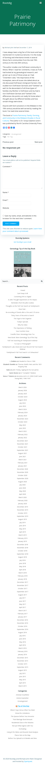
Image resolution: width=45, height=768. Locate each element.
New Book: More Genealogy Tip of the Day (22, 337)
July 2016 (22, 636)
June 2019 (22, 526)
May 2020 (22, 491)
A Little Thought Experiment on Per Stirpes (22, 300)
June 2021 (22, 456)
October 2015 (22, 664)
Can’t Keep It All (22, 293)
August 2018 (22, 557)
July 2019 (22, 522)
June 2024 (22, 406)
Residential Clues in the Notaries (22, 723)
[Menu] (40, 3)
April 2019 (22, 532)
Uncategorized (16, 134)
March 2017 (23, 611)
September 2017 (22, 592)
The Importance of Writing (23, 328)
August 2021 (22, 453)
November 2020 (22, 472)
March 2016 (23, 648)
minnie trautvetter (22, 698)
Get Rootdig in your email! (22, 242)
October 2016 (22, 626)
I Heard (22, 290)
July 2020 (22, 485)
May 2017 (22, 604)
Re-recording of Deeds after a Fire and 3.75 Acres (22, 312)
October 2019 (22, 513)
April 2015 (22, 683)
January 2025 (22, 394)
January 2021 (22, 466)
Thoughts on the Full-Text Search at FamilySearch (22, 306)
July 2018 (22, 560)
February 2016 (22, 651)
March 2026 (23, 387)
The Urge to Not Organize (22, 319)
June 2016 (22, 639)
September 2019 (22, 516)
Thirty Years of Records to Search (22, 315)
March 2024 (23, 409)
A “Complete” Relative (28, 373)
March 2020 (23, 497)
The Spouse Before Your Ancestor (22, 716)
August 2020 (22, 482)
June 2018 (22, 563)
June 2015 (22, 676)
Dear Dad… (22, 309)
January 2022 (22, 438)
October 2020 (22, 475)
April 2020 (22, 494)
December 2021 (22, 441)
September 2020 (22, 478)
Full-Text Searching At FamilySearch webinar (22, 341)
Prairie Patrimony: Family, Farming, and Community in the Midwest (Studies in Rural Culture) (21, 118)
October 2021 (22, 447)
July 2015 (22, 673)
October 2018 (22, 551)
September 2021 (22, 450)
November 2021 (22, 444)
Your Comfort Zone (22, 331)
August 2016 (22, 632)
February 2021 (22, 463)
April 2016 (22, 645)
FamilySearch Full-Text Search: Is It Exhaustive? (22, 352)
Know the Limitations (22, 713)
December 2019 (22, 507)
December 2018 (22, 545)
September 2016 (22, 629)
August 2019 (22, 519)
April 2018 (22, 570)
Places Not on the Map (22, 735)
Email (5, 200)
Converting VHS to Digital (22, 297)
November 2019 (22, 510)
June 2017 (22, 601)
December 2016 (22, 620)
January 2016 (22, 654)
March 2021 (23, 460)
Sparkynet (28, 761)
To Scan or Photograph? (22, 344)
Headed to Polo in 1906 (27, 361)
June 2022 (22, 428)
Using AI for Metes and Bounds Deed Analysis (22, 732)
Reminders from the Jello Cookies (22, 303)
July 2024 (22, 403)
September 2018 (22, 554)
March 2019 (23, 535)
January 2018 (22, 579)
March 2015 (23, 686)
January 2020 (22, 504)
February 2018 (22, 576)
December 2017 (22, 582)
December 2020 (22, 469)
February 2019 (22, 538)
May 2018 (22, 566)
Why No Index (22, 325)
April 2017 (22, 607)
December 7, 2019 (25, 48)
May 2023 (22, 425)
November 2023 (22, 419)
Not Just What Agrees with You (22, 726)
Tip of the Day (23, 706)
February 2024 (22, 412)
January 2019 (22, 541)
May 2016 (22, 642)
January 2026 (22, 390)
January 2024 (22, 416)
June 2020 (22, 488)
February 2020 (22, 500)
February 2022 (22, 434)
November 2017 (22, 585)
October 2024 (22, 397)
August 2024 (22, 400)
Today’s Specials (22, 322)
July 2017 (22, 598)
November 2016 (22, 623)
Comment (7, 166)
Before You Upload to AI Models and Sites (22, 738)
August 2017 (22, 595)
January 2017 (22, 617)
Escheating (22, 729)
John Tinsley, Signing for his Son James (25, 370)
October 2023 (22, 422)
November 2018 (22, 548)
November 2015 (22, 661)
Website (6, 208)
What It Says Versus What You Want (22, 710)
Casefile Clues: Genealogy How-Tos (22, 334)
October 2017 (22, 588)
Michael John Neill (11, 48)
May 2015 (22, 680)
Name (6, 192)
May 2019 (22, 529)
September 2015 (22, 667)
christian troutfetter (22, 695)
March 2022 (23, 431)
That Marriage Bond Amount (22, 719)
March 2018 (23, 573)
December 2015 (22, 658)
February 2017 (22, 614)
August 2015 (22, 670)
